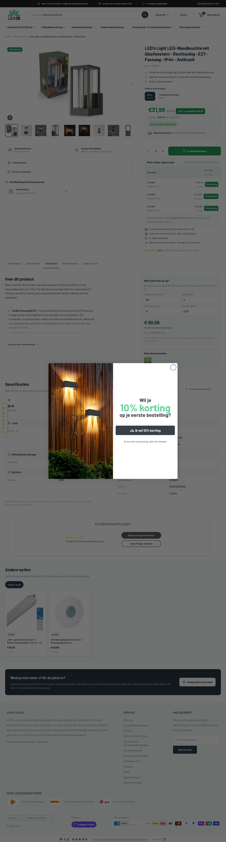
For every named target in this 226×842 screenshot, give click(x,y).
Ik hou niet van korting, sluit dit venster (145, 441)
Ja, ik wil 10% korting (145, 430)
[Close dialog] (173, 367)
